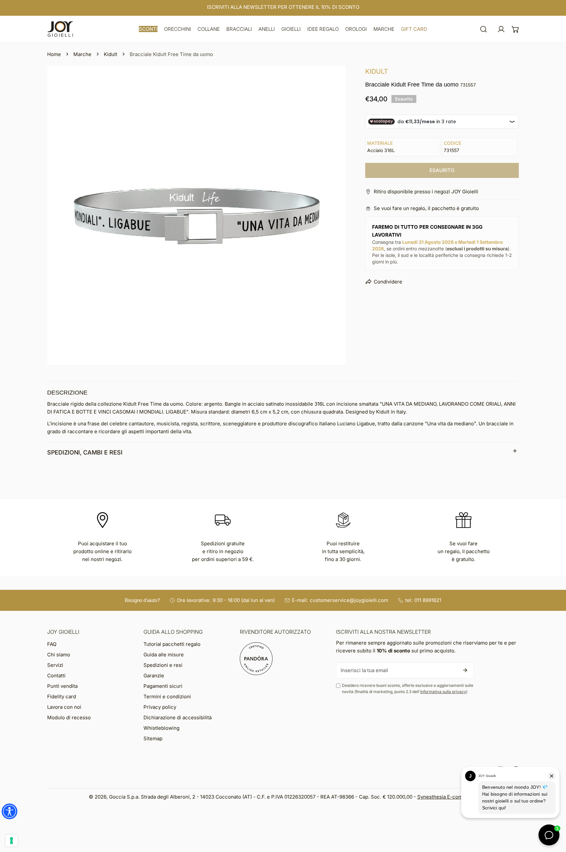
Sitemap (152, 738)
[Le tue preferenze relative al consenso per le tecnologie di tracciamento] (11, 840)
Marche (82, 54)
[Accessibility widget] (9, 811)
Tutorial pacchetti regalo (171, 644)
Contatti (56, 675)
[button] (148, 29)
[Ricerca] (483, 29)
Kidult (110, 54)
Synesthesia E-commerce (447, 797)
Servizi (55, 665)
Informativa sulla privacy (443, 691)
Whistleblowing (161, 728)
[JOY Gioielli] (60, 29)
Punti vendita (62, 686)
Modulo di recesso (69, 717)
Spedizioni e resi (162, 665)
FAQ (51, 644)
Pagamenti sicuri (162, 686)
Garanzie (153, 675)
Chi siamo (58, 654)
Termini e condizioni (167, 696)
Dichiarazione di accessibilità (177, 717)
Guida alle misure (163, 654)
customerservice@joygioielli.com (349, 600)
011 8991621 (427, 600)
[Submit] (465, 670)
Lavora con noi (64, 707)
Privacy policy (159, 707)
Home (54, 54)
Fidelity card (61, 696)
